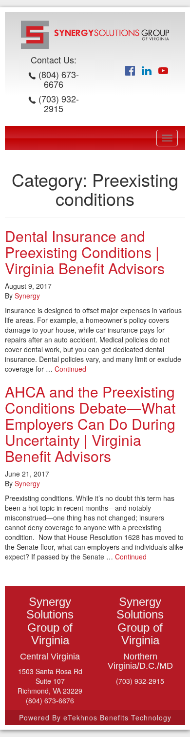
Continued (70, 369)
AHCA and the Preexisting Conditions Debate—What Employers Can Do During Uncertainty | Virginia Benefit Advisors (90, 423)
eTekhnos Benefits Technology (117, 717)
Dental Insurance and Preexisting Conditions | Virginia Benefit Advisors (85, 252)
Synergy (27, 295)
